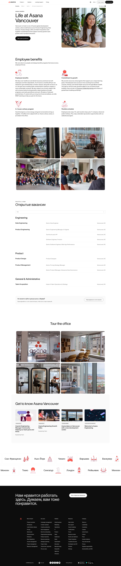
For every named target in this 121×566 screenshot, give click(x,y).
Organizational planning (46, 534)
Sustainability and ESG (87, 548)
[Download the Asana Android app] (89, 562)
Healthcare (57, 536)
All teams (57, 553)
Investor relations (86, 539)
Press (83, 536)
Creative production (45, 527)
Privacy (83, 544)
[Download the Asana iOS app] (81, 562)
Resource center (72, 534)
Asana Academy (72, 527)
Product (56, 531)
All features (29, 524)
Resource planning (45, 539)
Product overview (31, 522)
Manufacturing (58, 546)
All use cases (44, 548)
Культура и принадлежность (37, 6)
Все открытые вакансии (78, 495)
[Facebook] (57, 563)
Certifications (71, 529)
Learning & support (39, 2)
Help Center (71, 522)
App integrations (31, 539)
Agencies (57, 551)
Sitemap (70, 548)
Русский (42, 562)
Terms (67, 562)
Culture (83, 534)
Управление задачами (46, 546)
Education (57, 544)
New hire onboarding (45, 531)
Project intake (44, 544)
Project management (31, 544)
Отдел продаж (101, 2)
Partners (70, 546)
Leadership (84, 524)
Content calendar (45, 524)
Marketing (57, 524)
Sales (56, 534)
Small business (58, 522)
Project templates (72, 539)
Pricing (47, 2)
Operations (57, 527)
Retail (56, 539)
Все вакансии (101, 6)
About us (84, 522)
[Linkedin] (53, 563)
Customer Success (72, 541)
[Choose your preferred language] (90, 2)
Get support (71, 524)
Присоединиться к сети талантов (93, 299)
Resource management (32, 546)
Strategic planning (45, 541)
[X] (51, 563)
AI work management (32, 541)
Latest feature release (32, 527)
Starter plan (29, 531)
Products (22, 2)
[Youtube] (59, 563)
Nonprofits (57, 548)
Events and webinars (73, 536)
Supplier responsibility (87, 546)
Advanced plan (30, 534)
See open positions (22, 38)
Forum (69, 531)
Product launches (45, 536)
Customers (84, 527)
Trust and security (86, 541)
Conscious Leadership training (84, 88)
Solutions (29, 2)
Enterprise (29, 536)
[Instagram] (55, 563)
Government (57, 541)
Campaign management (46, 522)
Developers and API (72, 544)
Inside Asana (85, 531)
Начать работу (109, 2)
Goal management (45, 529)
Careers (84, 529)
